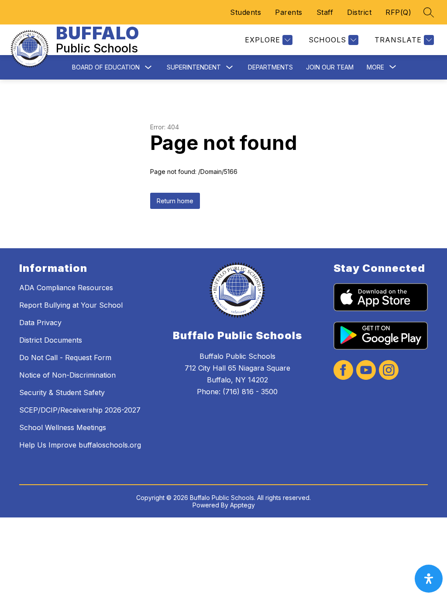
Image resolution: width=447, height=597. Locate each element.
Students (245, 12)
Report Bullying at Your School (71, 305)
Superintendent (194, 67)
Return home (175, 201)
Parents (289, 12)
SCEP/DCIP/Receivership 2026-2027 (80, 410)
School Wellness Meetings (62, 427)
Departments (270, 67)
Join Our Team (330, 67)
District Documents (50, 340)
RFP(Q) (398, 12)
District (359, 12)
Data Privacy (40, 322)
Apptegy (242, 505)
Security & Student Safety (62, 392)
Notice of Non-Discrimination (67, 375)
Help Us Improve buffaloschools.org (80, 445)
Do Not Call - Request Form (65, 357)
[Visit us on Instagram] (389, 371)
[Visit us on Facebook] (343, 371)
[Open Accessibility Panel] (429, 579)
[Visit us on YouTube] (366, 371)
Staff (325, 12)
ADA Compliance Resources (66, 287)
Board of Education (106, 67)
